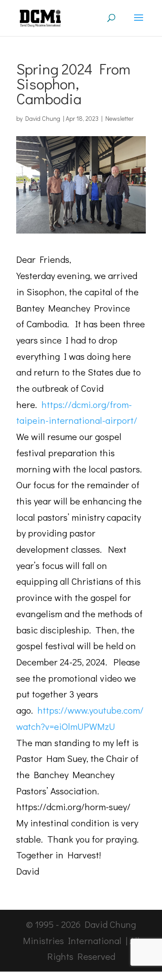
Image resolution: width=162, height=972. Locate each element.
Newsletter (119, 118)
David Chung (42, 118)
